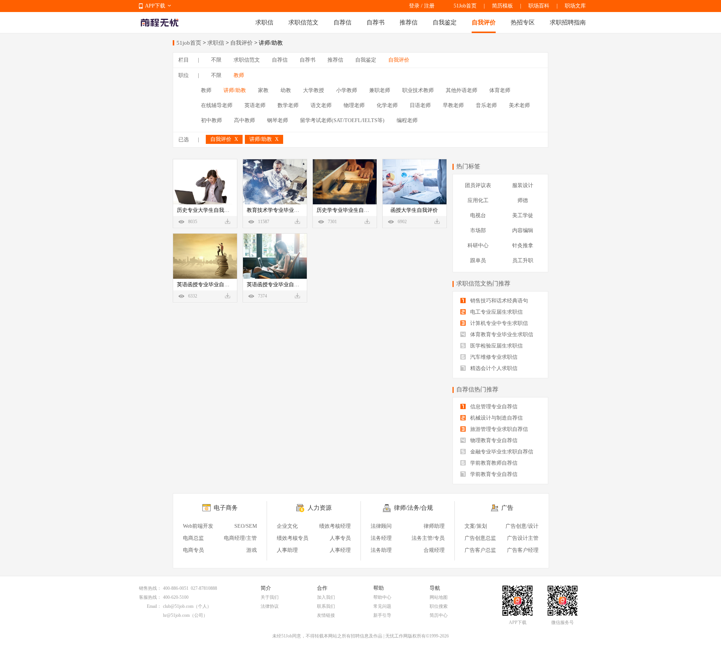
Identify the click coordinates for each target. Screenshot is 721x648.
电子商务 (226, 508)
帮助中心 (382, 597)
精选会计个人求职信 (493, 368)
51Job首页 (465, 6)
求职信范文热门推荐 (483, 283)
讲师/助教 (234, 90)
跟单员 (478, 260)
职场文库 (575, 6)
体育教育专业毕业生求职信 (501, 334)
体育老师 (499, 90)
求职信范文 (303, 22)
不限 (216, 60)
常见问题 (382, 606)
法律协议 (270, 606)
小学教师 (346, 90)
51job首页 (188, 43)
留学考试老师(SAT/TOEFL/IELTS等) (342, 120)
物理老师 (354, 105)
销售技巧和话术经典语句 (498, 301)
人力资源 (320, 508)
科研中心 (478, 245)
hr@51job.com (176, 615)
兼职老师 (379, 90)
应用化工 (478, 200)
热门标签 (468, 166)
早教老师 (453, 105)
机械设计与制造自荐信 (496, 418)
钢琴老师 (277, 120)
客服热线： (150, 597)
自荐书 (376, 22)
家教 (263, 90)
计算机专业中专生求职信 (498, 323)
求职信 (264, 22)
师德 (522, 200)
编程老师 (407, 120)
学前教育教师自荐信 (493, 463)
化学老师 (387, 105)
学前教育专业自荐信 (493, 474)
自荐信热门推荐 (477, 389)
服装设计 (522, 185)
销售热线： (150, 588)
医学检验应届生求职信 (496, 346)
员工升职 (522, 260)
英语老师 (254, 105)
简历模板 (502, 6)
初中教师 (211, 120)
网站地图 (439, 597)
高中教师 (244, 120)
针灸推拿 (522, 245)
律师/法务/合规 (413, 508)
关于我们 (270, 597)
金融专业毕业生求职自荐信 (501, 452)
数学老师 (288, 105)
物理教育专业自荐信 (493, 440)
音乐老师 (486, 105)
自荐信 (342, 22)
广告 (507, 508)
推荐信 (409, 22)
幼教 (286, 90)
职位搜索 (439, 606)
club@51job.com (178, 606)
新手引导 (382, 615)
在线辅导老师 (216, 105)
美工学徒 (522, 215)
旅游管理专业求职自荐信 (498, 429)
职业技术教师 (418, 90)
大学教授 (313, 90)
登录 (414, 6)
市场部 (478, 230)
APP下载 (155, 6)
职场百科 (538, 6)
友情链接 (326, 615)
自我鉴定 (445, 22)
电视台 (478, 215)
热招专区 (523, 22)
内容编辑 (522, 230)
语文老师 (321, 105)
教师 (239, 75)
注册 (429, 6)
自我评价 (484, 22)
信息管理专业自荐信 (493, 406)
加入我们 (326, 597)
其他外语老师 (461, 90)
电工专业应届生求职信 (496, 312)
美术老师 (519, 105)
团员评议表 (478, 185)
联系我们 (326, 606)
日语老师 (420, 105)
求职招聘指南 (568, 22)
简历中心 (439, 615)
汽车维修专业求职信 (493, 357)
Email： (154, 606)
